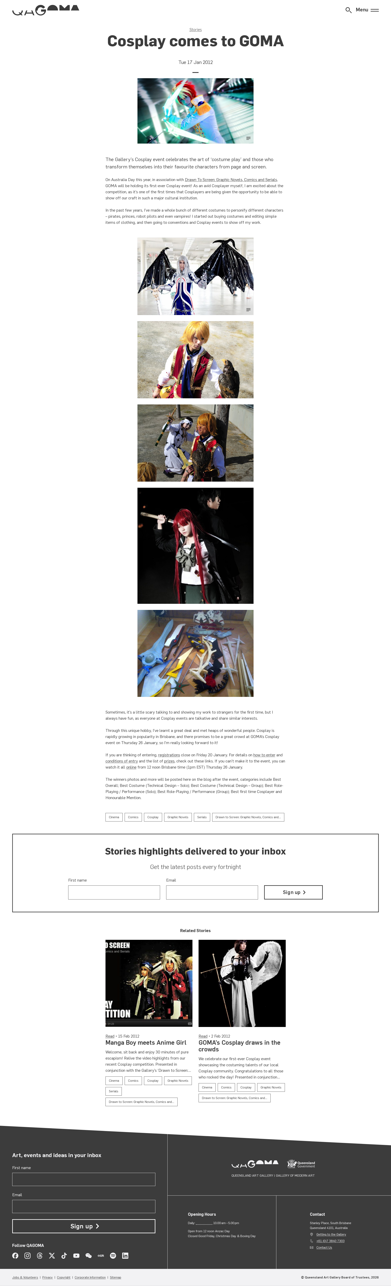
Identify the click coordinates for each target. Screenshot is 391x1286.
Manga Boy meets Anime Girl (145, 1042)
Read (109, 1036)
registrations (169, 754)
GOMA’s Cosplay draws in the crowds (239, 1046)
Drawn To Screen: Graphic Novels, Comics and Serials (231, 179)
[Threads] (40, 1256)
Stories (195, 29)
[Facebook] (15, 1256)
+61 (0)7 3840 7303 (330, 1241)
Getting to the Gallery (331, 1234)
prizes (169, 761)
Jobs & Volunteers (25, 1277)
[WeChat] (89, 1256)
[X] (52, 1256)
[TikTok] (64, 1256)
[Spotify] (113, 1256)
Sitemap (115, 1277)
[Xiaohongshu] (101, 1256)
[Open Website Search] (349, 10)
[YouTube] (76, 1256)
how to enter (264, 754)
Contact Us (324, 1247)
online (131, 767)
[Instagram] (27, 1256)
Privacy (47, 1277)
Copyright (63, 1277)
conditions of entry (121, 761)
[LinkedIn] (125, 1256)
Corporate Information (90, 1277)
